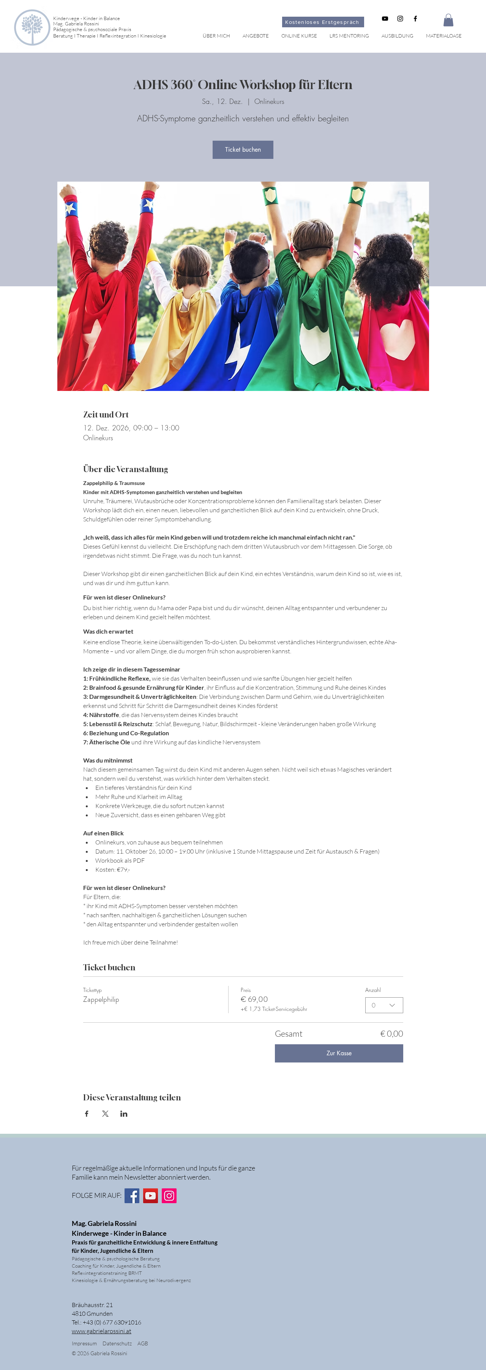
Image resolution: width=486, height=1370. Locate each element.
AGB (142, 1343)
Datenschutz (120, 1343)
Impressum (84, 1343)
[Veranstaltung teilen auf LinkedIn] (124, 1114)
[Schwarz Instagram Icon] (400, 18)
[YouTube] (150, 1195)
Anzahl (373, 989)
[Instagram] (169, 1195)
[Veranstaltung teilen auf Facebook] (86, 1114)
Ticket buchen (243, 150)
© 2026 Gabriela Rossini (100, 1353)
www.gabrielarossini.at (101, 1331)
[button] (448, 20)
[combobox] (384, 1005)
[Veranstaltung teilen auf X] (105, 1114)
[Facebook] (132, 1195)
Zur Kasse (339, 1053)
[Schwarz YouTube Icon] (385, 18)
